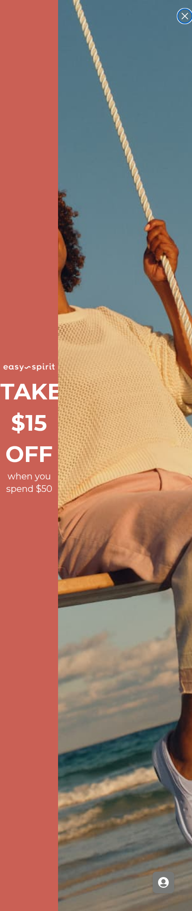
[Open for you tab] (163, 882)
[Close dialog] (185, 16)
